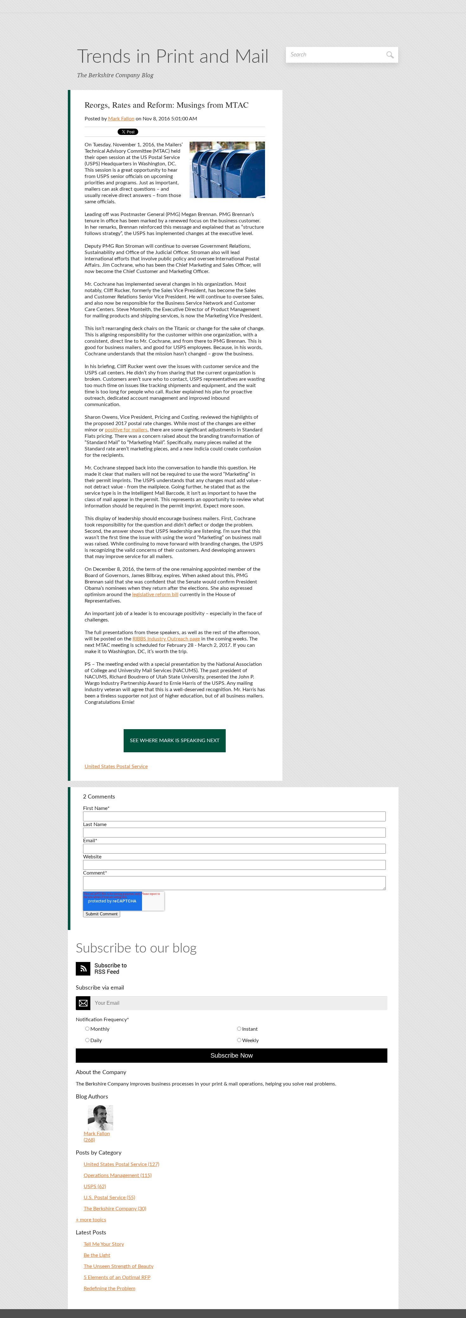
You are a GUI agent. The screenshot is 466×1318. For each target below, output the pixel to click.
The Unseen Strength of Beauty (118, 1266)
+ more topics (91, 1219)
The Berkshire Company (115, 1208)
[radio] (160, 1029)
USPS (95, 1186)
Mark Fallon (121, 118)
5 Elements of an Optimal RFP (117, 1277)
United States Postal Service (116, 766)
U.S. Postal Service (109, 1197)
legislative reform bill (155, 594)
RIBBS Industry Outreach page (166, 638)
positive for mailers (126, 429)
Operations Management (118, 1175)
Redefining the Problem (109, 1288)
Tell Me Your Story (104, 1244)
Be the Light (97, 1255)
